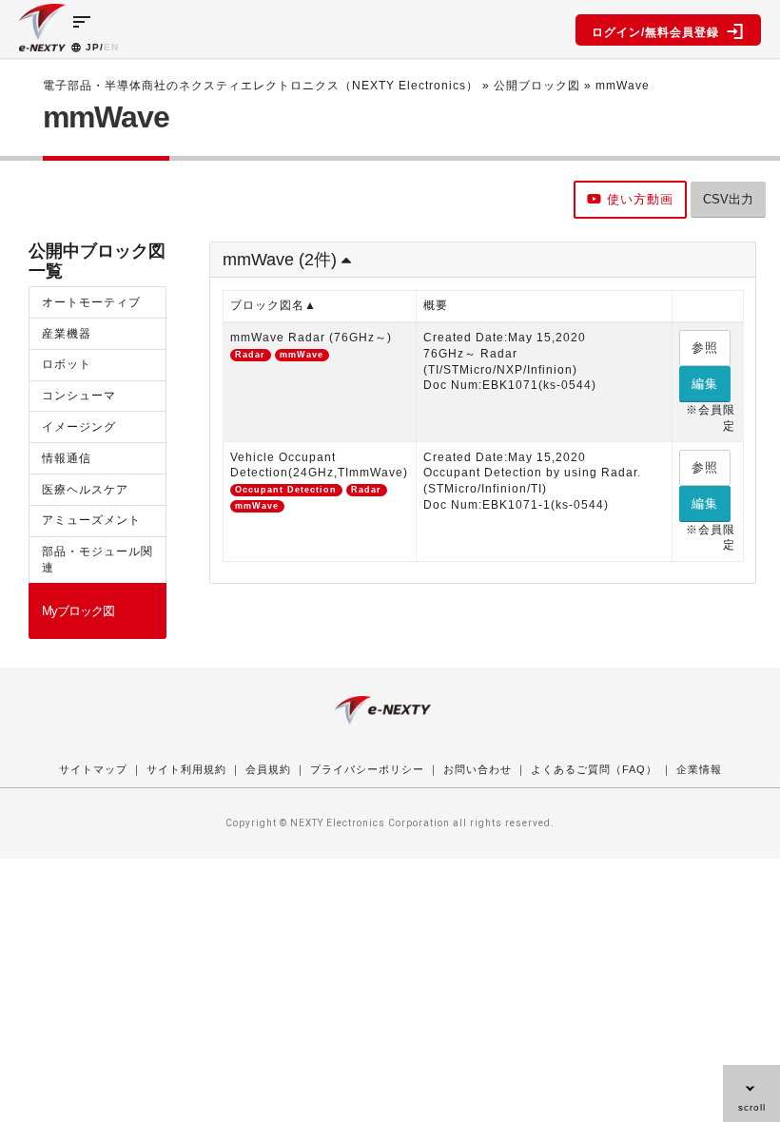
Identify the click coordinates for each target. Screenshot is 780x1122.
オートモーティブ (91, 302)
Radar (250, 354)
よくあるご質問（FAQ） (594, 769)
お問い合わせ (477, 769)
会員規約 (268, 769)
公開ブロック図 (537, 85)
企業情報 (699, 769)
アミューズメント (91, 520)
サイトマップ (93, 769)
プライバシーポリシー (367, 769)
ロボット (66, 364)
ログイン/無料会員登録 (659, 32)
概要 (435, 305)
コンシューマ (79, 395)
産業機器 (66, 333)
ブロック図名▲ (273, 305)
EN (111, 47)
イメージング (79, 427)
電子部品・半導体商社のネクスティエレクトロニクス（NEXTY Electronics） (260, 85)
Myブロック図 (78, 611)
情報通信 (66, 458)
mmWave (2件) (282, 259)
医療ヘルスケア (85, 489)
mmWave (301, 354)
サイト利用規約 (186, 769)
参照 (705, 347)
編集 (705, 384)
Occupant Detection (286, 489)
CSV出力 (728, 199)
